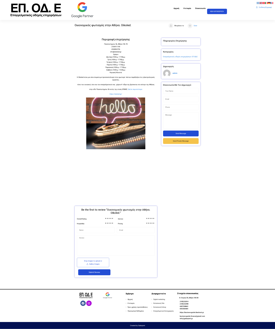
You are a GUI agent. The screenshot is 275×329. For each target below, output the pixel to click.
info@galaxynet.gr (186, 318)
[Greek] (258, 3)
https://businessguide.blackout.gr (192, 312)
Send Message (181, 133)
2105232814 (184, 301)
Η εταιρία (187, 8)
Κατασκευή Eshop (159, 307)
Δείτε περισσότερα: (135, 89)
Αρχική (176, 8)
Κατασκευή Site (158, 303)
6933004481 (184, 309)
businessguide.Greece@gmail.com (192, 316)
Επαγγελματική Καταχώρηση (163, 311)
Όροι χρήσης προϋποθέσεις (138, 307)
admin (175, 73)
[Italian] (266, 3)
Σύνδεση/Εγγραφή (265, 7)
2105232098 (184, 304)
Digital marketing (159, 299)
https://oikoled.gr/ (116, 94)
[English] (260, 3)
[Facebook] (83, 303)
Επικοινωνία (200, 8)
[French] (272, 3)
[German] (269, 3)
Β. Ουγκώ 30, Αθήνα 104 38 (188, 298)
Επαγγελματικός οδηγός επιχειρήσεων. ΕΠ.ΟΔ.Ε (180, 57)
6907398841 (184, 306)
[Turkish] (263, 3)
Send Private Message (181, 141)
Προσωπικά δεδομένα (136, 311)
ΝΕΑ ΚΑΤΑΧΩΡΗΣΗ (217, 11)
